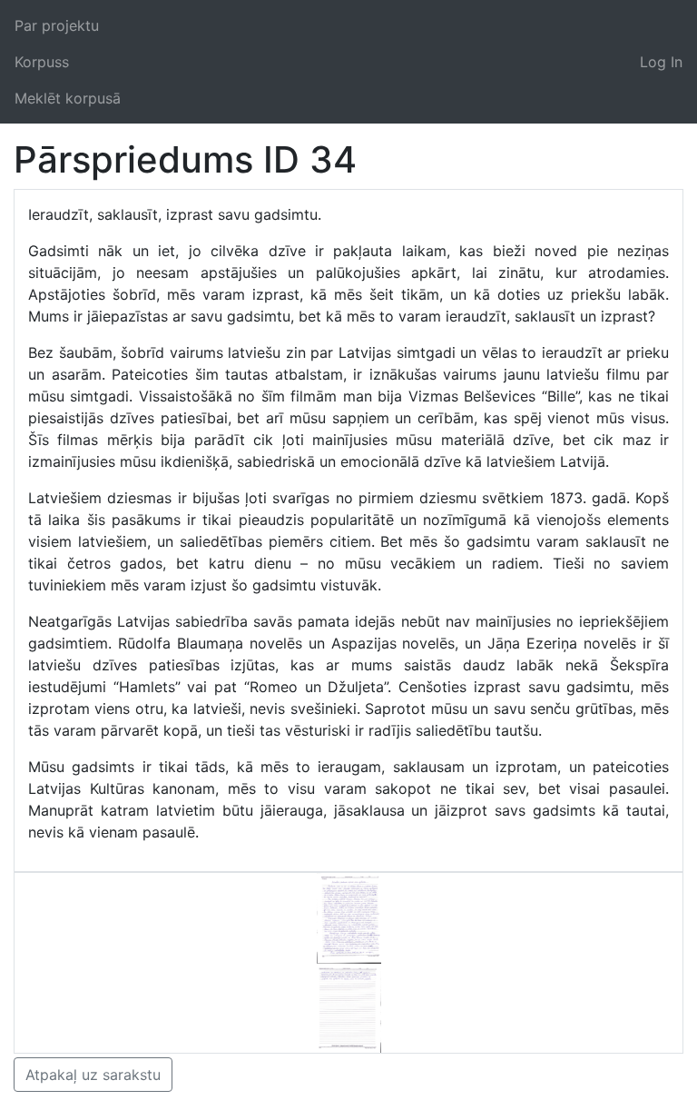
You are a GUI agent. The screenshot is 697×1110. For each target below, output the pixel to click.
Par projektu (57, 25)
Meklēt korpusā (68, 98)
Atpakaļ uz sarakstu (93, 1074)
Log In (661, 62)
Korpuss (42, 62)
